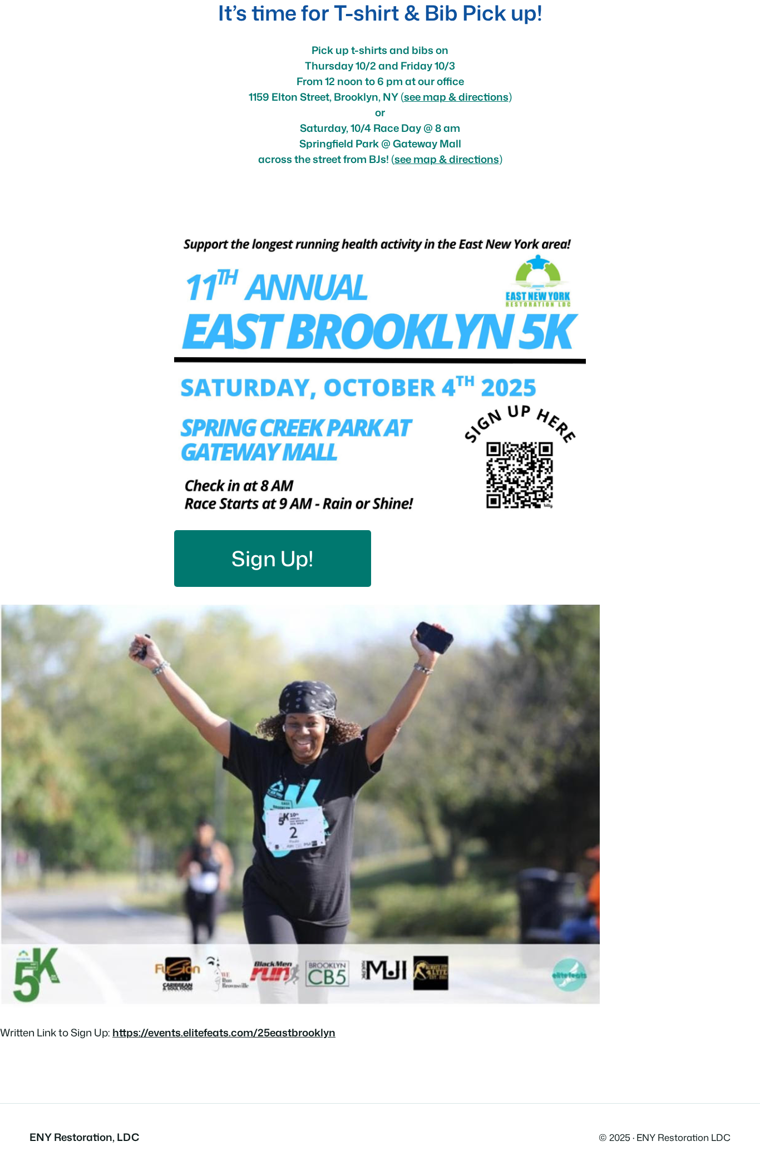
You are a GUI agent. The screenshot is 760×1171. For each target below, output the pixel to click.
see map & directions (446, 159)
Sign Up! (272, 558)
